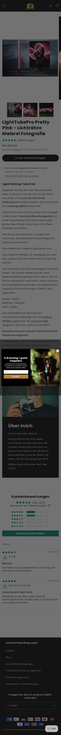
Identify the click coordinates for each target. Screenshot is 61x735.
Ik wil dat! (16, 377)
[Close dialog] (57, 351)
